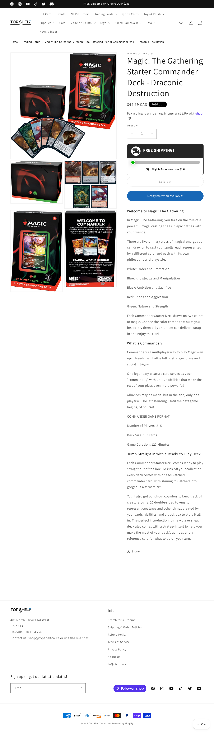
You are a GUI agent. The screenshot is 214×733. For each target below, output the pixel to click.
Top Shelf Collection (100, 723)
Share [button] (136, 551)
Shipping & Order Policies (125, 627)
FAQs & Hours (117, 664)
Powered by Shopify (122, 723)
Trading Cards (31, 42)
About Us (114, 657)
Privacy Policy (117, 649)
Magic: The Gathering (58, 42)
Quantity (132, 125)
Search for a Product (122, 620)
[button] (105, 14)
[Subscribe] (80, 688)
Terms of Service (119, 642)
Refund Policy (117, 634)
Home (14, 42)
